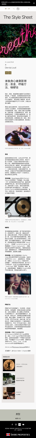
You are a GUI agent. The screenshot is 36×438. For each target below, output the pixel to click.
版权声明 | (17, 428)
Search (13, 8)
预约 (13, 339)
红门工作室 (15, 255)
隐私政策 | (12, 428)
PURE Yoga (16, 264)
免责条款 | (7, 428)
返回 (33, 418)
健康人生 (18, 418)
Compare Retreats (18, 347)
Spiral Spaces (16, 178)
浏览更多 (4, 4)
